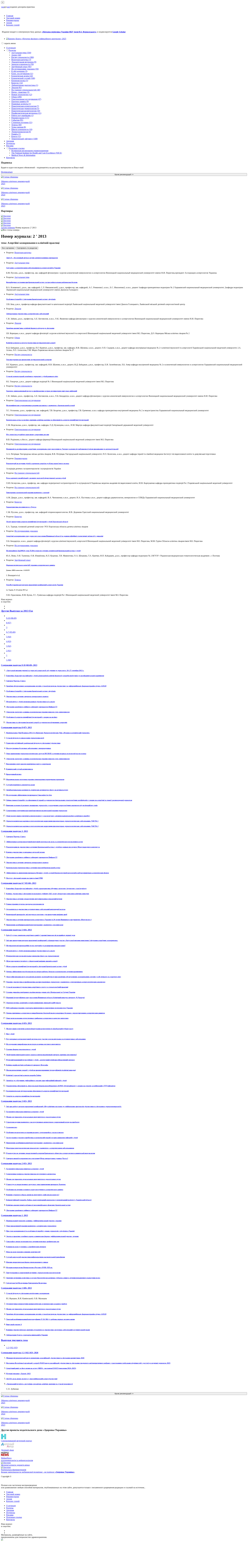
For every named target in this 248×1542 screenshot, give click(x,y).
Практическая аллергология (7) (25, 106)
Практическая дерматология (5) (25, 108)
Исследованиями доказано (26, 531)
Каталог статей (13, 25)
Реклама (9, 146)
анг (8, 7)
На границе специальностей (26, 473)
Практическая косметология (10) (25, 111)
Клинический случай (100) (23, 78)
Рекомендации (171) (20, 118)
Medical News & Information (23, 155)
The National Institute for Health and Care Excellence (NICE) (36, 153)
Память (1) (16, 134)
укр (2, 7)
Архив (9, 23)
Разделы (12, 50)
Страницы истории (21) (21, 122)
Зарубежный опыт (22, 560)
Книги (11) (16, 136)
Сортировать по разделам (27, 248)
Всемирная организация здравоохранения (29, 151)
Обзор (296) (16, 97)
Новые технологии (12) (21, 94)
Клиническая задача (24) (22, 76)
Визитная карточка (22, 252)
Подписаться (6, 172)
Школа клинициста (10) (21, 129)
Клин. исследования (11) (22, 73)
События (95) (17, 120)
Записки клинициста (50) (22, 64)
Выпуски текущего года (14, 1340)
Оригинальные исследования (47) (26, 99)
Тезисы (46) (16, 125)
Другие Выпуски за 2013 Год (17, 611)
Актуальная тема (21, 263)
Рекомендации (12, 20)
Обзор (17, 338)
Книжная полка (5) (19, 80)
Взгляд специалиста (23, 354)
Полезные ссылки (17, 148)
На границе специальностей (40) (25, 90)
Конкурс (18, 502)
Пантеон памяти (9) (20, 101)
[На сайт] (6, 216)
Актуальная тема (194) (21, 53)
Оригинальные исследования (27, 400)
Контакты (10, 157)
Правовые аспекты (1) (21, 104)
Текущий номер (13, 18)
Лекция (17, 309)
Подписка (10, 143)
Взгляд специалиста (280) (22, 57)
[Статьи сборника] (124, 177)
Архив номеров (8, 228)
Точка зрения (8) (18, 127)
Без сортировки (8, 248)
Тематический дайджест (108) (24, 139)
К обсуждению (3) (19, 71)
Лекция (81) (16, 87)
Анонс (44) (16, 55)
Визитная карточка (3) (21, 60)
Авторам (10, 141)
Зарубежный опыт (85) (21, 67)
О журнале (11, 48)
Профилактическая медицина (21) (26, 113)
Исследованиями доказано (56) (25, 69)
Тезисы (17, 580)
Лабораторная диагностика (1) (24, 85)
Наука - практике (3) (20, 92)
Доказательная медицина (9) (23, 62)
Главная (9, 16)
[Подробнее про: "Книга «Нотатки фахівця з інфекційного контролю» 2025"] (36, 39)
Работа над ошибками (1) (22, 115)
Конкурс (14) (17, 83)
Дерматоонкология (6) (21, 132)
